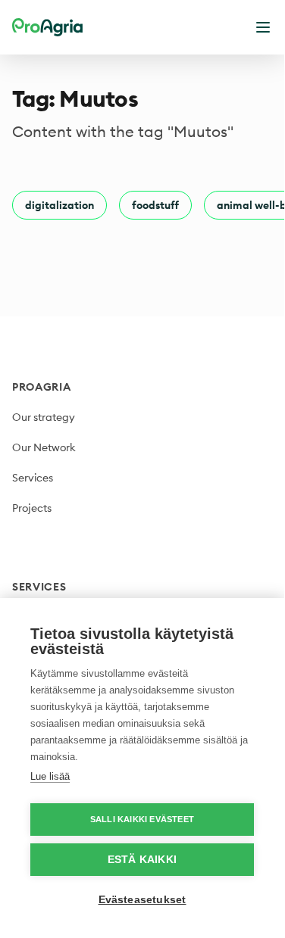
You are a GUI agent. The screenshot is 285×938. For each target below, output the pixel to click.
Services (32, 478)
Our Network (44, 447)
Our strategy (43, 417)
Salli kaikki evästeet (142, 819)
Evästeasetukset (142, 899)
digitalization (59, 205)
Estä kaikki (142, 859)
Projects (32, 508)
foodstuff (155, 205)
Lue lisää (50, 776)
